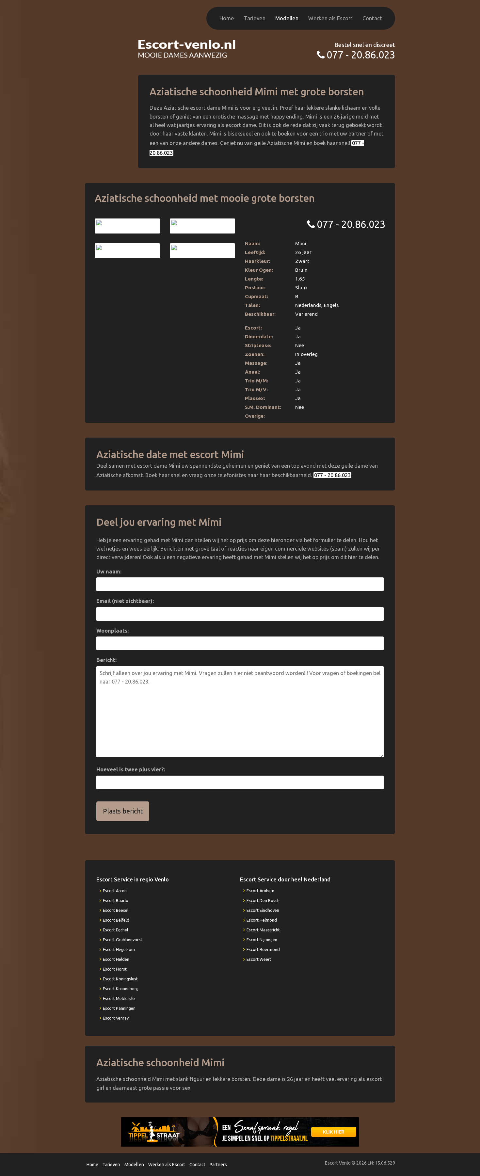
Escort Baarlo (115, 900)
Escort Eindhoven (263, 910)
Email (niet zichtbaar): (125, 601)
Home (226, 18)
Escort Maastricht (263, 929)
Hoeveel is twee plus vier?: (130, 769)
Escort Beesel (115, 910)
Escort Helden (116, 959)
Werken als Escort (330, 18)
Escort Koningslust (120, 978)
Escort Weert (259, 959)
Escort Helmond (262, 920)
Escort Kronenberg (120, 988)
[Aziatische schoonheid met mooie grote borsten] (127, 226)
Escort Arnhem (260, 890)
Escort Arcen (115, 890)
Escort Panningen (119, 1008)
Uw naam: (108, 571)
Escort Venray (116, 1018)
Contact (372, 18)
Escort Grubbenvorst (122, 939)
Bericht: (106, 660)
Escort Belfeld (116, 920)
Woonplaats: (112, 631)
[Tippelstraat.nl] (240, 1131)
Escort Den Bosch (263, 900)
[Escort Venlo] (187, 48)
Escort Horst (115, 969)
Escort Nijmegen (262, 939)
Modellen (286, 18)
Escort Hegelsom (119, 949)
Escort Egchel (115, 929)
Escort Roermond (263, 949)
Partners (218, 1164)
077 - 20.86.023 (361, 54)
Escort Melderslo (119, 998)
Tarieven (254, 18)
